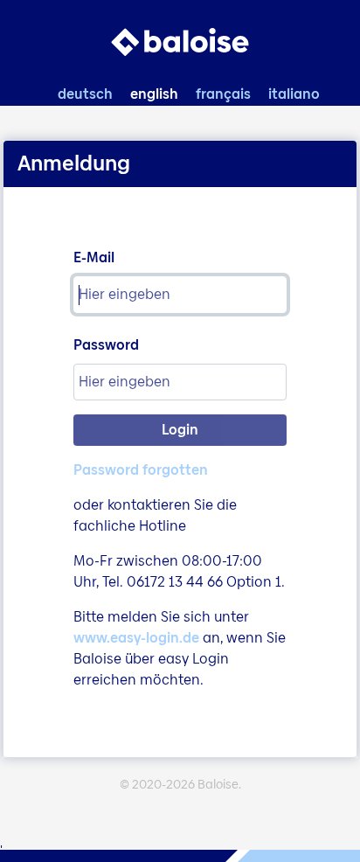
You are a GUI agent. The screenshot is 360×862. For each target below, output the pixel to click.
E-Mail (93, 257)
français (223, 94)
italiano (294, 94)
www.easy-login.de (136, 638)
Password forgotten (140, 470)
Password (106, 345)
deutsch (85, 94)
